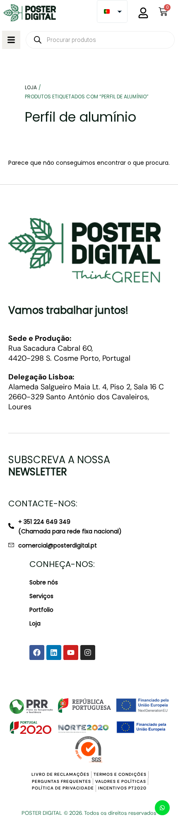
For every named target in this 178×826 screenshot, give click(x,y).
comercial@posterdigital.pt (57, 545)
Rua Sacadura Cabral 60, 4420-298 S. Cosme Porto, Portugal (69, 348)
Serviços (41, 596)
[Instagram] (87, 652)
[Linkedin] (53, 652)
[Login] (143, 12)
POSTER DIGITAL (42, 812)
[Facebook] (36, 652)
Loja (35, 623)
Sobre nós (43, 582)
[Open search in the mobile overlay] (100, 40)
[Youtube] (70, 652)
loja (31, 87)
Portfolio (41, 610)
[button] (11, 40)
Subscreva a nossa (59, 466)
